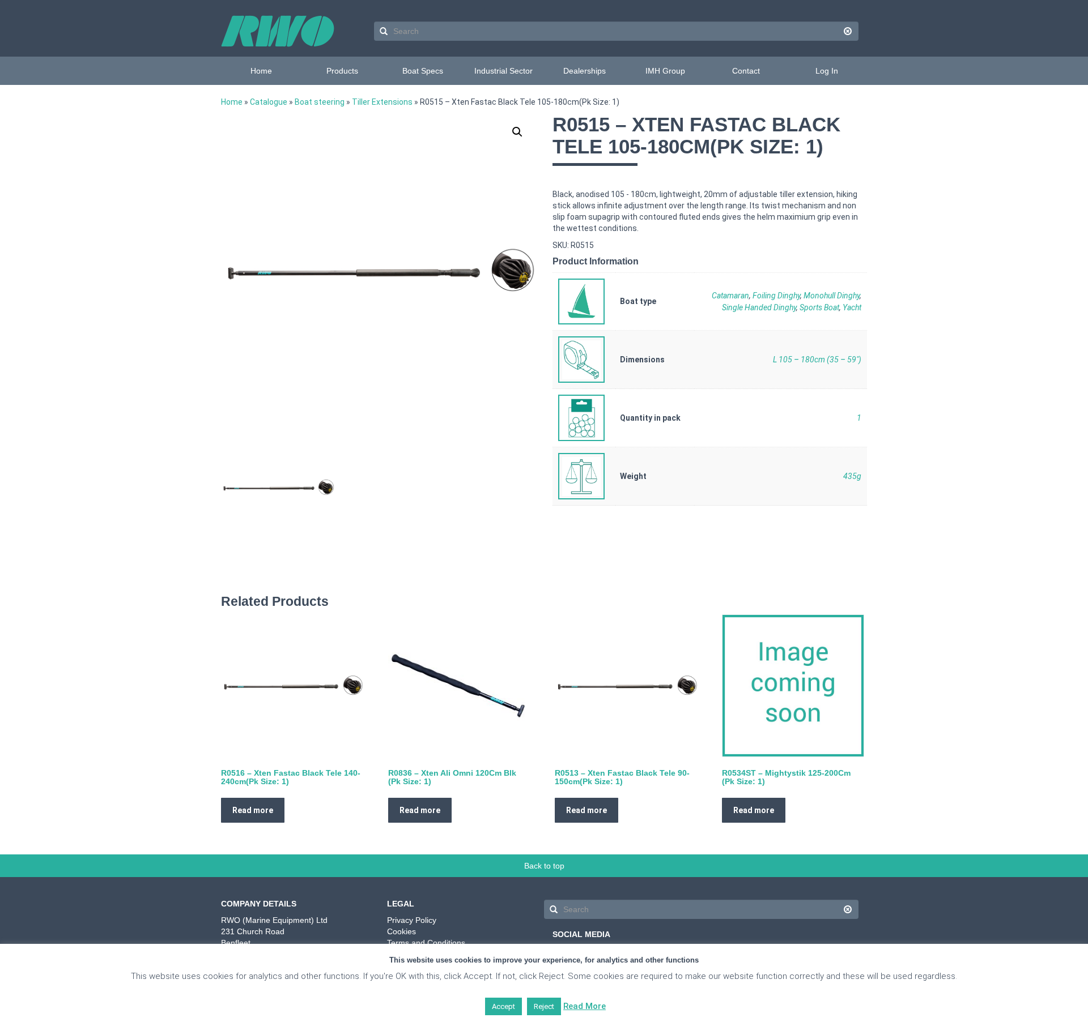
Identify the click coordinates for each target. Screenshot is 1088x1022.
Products (342, 70)
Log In (826, 70)
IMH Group (665, 70)
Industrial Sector (503, 70)
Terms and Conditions (426, 942)
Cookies (401, 931)
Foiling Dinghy (776, 295)
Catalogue (268, 101)
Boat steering (320, 101)
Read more (252, 810)
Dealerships (584, 70)
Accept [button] (503, 1006)
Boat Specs (422, 70)
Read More (584, 1006)
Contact (746, 70)
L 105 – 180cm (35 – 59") (817, 359)
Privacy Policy (411, 920)
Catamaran (730, 295)
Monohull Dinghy (832, 295)
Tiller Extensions (382, 101)
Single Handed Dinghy (759, 307)
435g (852, 476)
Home (261, 70)
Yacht (852, 307)
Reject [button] (544, 1006)
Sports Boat (819, 307)
